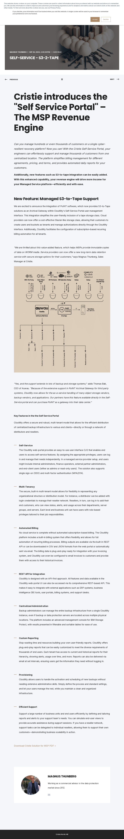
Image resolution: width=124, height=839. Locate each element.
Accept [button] (95, 19)
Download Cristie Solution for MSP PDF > (35, 745)
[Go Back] (62, 79)
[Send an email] (49, 795)
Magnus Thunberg (18, 52)
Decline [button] (106, 19)
